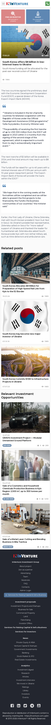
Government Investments (25, 649)
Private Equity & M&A (25, 642)
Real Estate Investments (25, 660)
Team (25, 577)
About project (25, 566)
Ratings (25, 687)
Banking (25, 653)
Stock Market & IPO (25, 656)
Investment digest (25, 670)
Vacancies (25, 580)
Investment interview (25, 680)
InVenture (25, 562)
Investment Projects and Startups (25, 606)
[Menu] (3, 3)
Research (25, 673)
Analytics (25, 666)
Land (25, 616)
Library (25, 690)
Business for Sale (25, 609)
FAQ (25, 583)
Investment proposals (25, 602)
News (25, 638)
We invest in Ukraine (25, 683)
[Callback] (47, 3)
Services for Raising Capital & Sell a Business (27, 595)
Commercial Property (25, 613)
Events (26, 697)
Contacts (25, 587)
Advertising (25, 573)
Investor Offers (25, 623)
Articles (25, 677)
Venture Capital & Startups (25, 646)
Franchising (25, 620)
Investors (26, 694)
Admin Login (25, 590)
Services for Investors (25, 632)
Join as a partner (25, 570)
